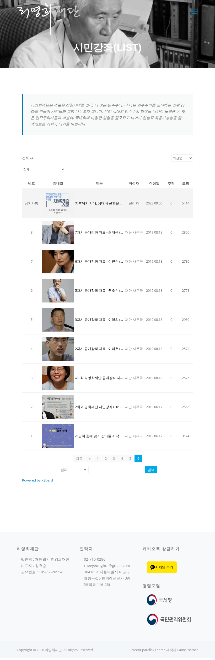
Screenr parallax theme (147, 649)
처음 (79, 458)
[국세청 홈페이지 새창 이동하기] (160, 599)
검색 (151, 469)
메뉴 (192, 11)
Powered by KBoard (37, 480)
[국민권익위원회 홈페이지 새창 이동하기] (169, 618)
